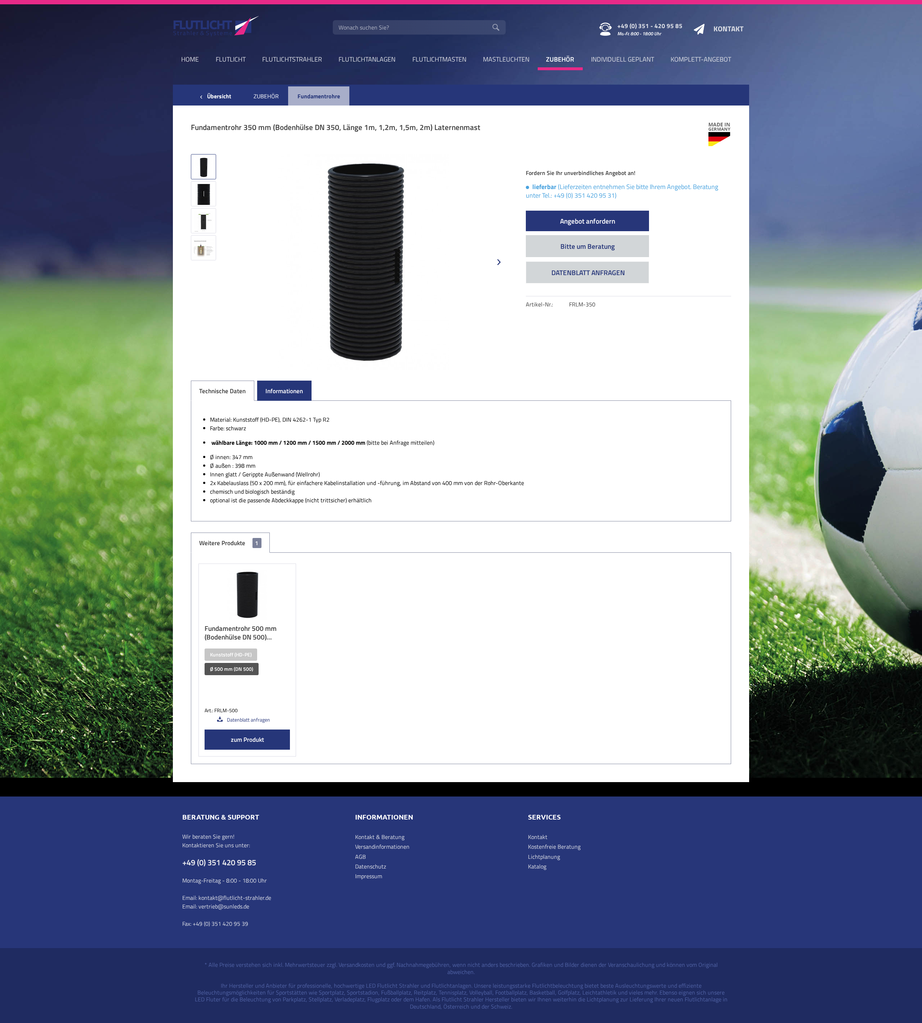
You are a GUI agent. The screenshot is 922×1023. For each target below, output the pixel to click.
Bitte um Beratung (587, 246)
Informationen (284, 391)
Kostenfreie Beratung (554, 846)
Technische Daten (222, 391)
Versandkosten (357, 964)
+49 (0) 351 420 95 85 (219, 862)
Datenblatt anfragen (587, 272)
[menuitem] (419, 27)
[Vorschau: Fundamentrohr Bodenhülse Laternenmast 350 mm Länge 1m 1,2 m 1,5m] (203, 166)
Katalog (537, 866)
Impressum (368, 876)
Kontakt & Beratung (379, 837)
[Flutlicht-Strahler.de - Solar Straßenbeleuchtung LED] (216, 27)
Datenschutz (370, 866)
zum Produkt (247, 739)
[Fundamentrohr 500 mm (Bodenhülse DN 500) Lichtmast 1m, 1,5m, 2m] (247, 595)
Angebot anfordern (587, 221)
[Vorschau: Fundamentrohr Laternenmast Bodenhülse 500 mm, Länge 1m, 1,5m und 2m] (203, 220)
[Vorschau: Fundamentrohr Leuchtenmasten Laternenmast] (203, 193)
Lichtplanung (544, 856)
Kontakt (537, 837)
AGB (360, 856)
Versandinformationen (382, 846)
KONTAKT (728, 28)
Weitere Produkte (228, 543)
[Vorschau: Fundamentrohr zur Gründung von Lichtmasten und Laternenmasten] (203, 247)
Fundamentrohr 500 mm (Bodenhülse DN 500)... (241, 632)
